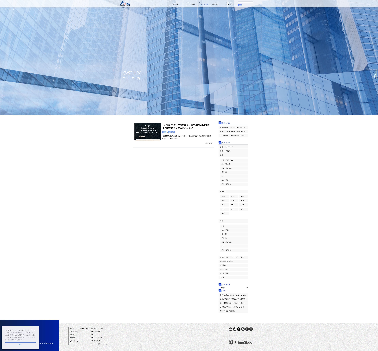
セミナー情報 (224, 273)
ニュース (11, 9)
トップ (3, 9)
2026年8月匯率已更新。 (227, 311)
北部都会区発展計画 (226, 261)
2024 (242, 196)
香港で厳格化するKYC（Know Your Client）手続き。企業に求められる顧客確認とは (234, 127)
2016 (232, 209)
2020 (223, 205)
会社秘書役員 (226, 164)
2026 (223, 196)
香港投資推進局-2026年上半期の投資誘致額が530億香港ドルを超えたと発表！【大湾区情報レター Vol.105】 (234, 131)
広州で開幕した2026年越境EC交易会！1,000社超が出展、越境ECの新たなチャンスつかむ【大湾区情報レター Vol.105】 (234, 135)
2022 (232, 200)
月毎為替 (223, 191)
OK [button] (20, 344)
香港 (221, 155)
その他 (222, 277)
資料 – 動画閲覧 (225, 151)
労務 (223, 226)
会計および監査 (227, 168)
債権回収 (224, 234)
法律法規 (224, 172)
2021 (242, 200)
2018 (242, 205)
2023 (223, 200)
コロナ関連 (225, 180)
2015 (242, 209)
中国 (221, 221)
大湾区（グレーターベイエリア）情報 (232, 257)
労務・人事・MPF (227, 160)
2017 (223, 209)
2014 (223, 213)
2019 (232, 205)
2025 (232, 196)
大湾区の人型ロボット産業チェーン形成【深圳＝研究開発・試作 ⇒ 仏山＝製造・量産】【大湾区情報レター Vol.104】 (234, 307)
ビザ (223, 176)
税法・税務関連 (227, 184)
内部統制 (223, 265)
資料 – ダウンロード (226, 147)
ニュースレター (225, 269)
